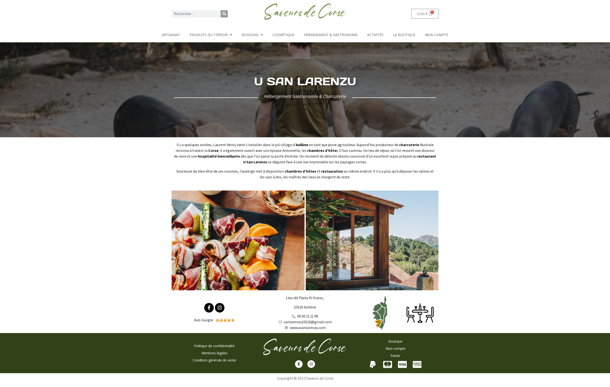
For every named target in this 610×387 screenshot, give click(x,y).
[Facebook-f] (209, 308)
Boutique (395, 341)
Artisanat (171, 34)
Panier (395, 355)
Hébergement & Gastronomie (331, 34)
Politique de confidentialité (214, 346)
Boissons (250, 34)
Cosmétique (283, 34)
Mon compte (436, 34)
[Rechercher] (224, 13)
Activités (375, 34)
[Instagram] (219, 308)
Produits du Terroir (209, 34)
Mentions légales (214, 353)
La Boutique (404, 34)
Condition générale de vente (214, 360)
